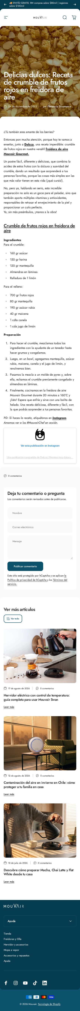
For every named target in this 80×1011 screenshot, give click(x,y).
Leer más (9, 707)
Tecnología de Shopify (49, 1004)
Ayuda (7, 961)
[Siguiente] (75, 4)
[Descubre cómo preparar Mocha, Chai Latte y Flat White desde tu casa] (40, 830)
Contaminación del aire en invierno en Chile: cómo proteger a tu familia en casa (39, 784)
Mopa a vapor (11, 950)
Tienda (7, 933)
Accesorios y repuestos (16, 955)
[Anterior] (5, 4)
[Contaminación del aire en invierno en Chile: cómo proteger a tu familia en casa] (40, 743)
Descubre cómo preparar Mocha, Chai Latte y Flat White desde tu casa (38, 872)
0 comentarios (15, 476)
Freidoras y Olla (12, 939)
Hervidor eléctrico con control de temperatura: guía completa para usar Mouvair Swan (37, 697)
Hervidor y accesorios (16, 944)
